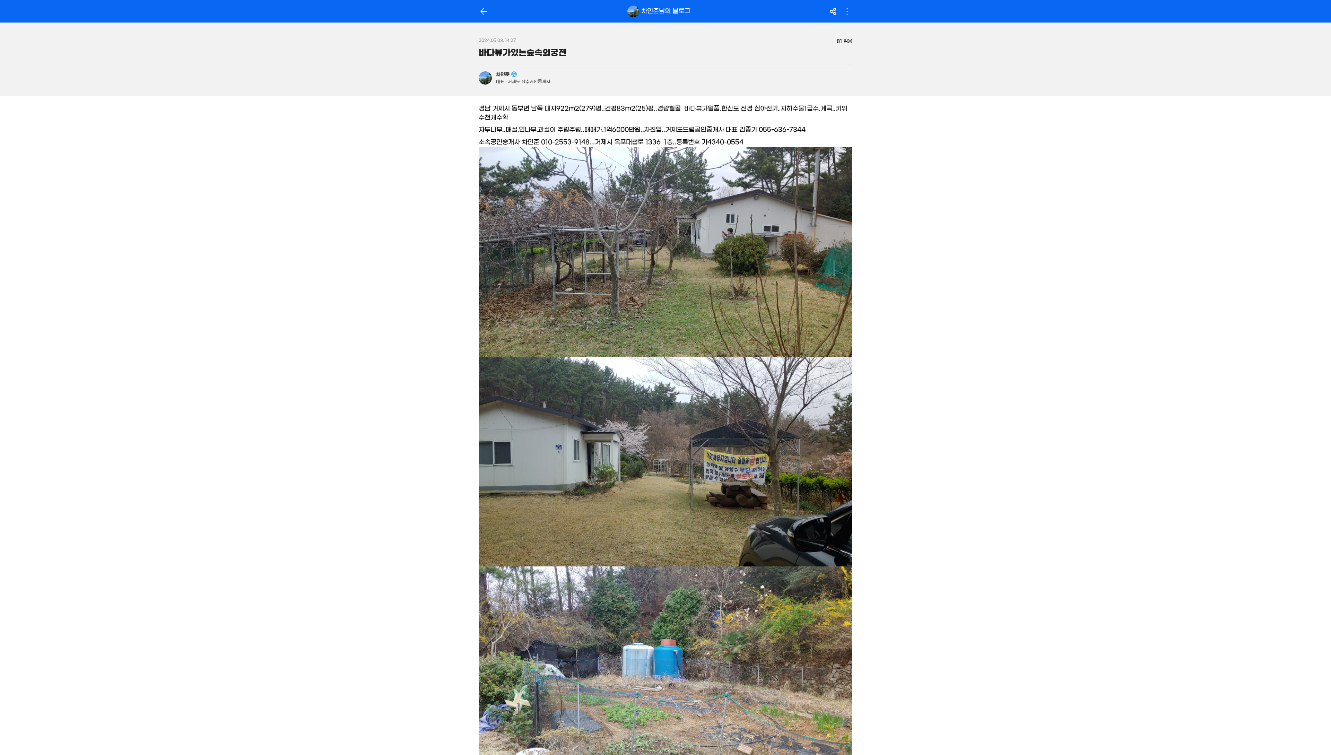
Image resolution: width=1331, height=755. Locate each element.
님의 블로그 (665, 11)
